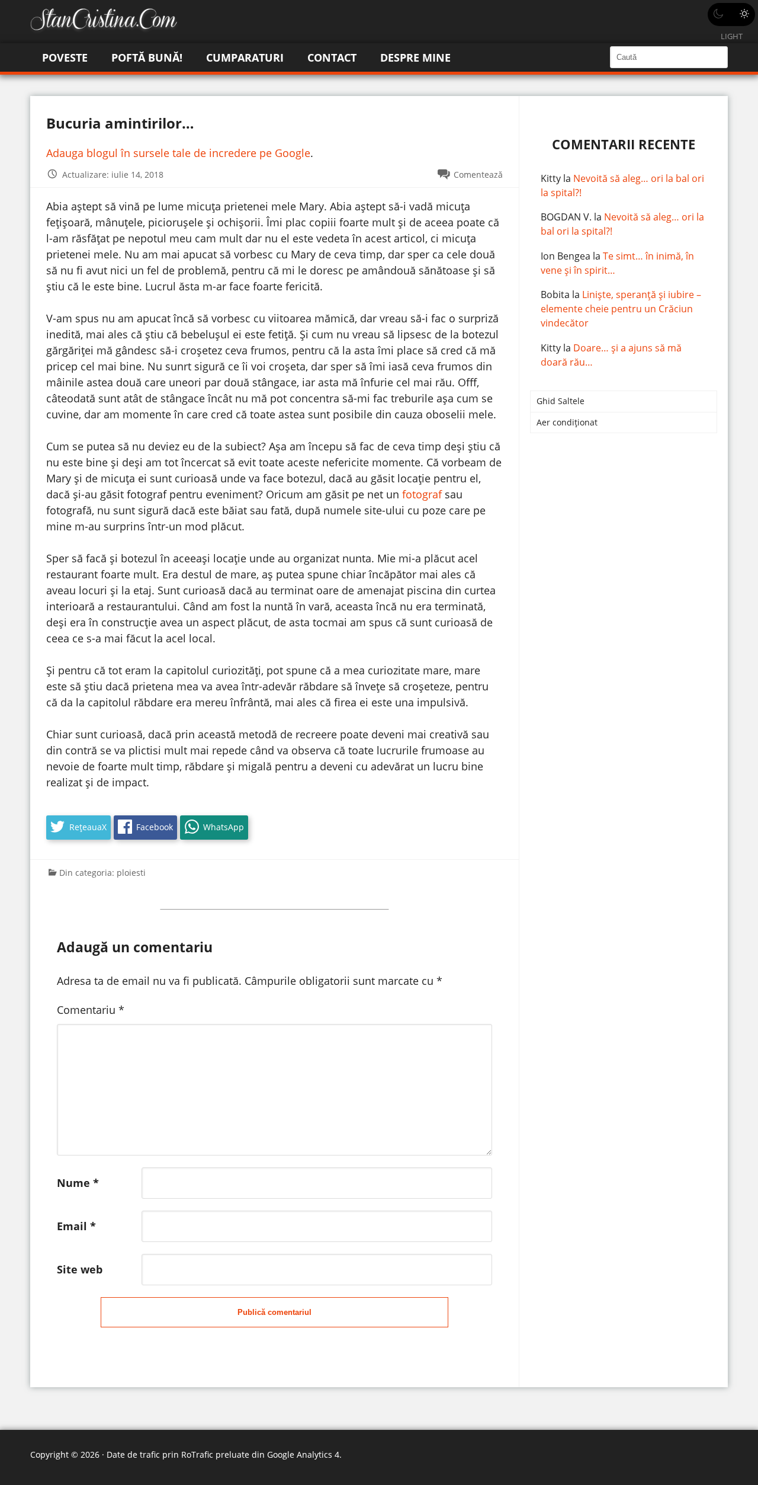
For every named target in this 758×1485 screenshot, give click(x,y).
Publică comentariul (274, 1312)
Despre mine (415, 57)
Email (76, 1226)
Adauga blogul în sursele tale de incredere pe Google (178, 153)
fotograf (422, 494)
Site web (79, 1269)
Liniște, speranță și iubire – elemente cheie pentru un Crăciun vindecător (621, 308)
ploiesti (131, 872)
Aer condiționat (567, 422)
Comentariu (90, 1010)
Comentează (478, 174)
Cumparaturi (245, 57)
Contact (331, 57)
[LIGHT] (731, 14)
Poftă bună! (146, 57)
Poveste (65, 57)
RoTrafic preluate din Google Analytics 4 (260, 1454)
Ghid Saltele (560, 401)
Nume (78, 1183)
